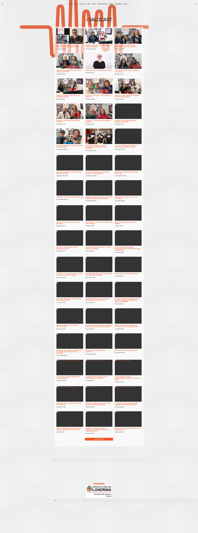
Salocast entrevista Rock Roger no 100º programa (69, 146)
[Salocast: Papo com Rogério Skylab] (99, 61)
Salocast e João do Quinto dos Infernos (67, 222)
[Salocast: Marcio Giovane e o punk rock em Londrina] (99, 238)
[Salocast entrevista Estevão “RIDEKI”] (128, 213)
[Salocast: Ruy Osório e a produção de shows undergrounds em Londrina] (69, 341)
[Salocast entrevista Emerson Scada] (69, 188)
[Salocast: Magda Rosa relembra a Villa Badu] (128, 61)
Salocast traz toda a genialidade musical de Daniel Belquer (98, 403)
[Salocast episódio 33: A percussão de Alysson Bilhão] (69, 289)
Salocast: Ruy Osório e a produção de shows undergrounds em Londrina (69, 352)
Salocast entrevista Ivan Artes (126, 350)
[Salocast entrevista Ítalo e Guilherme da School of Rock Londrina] (99, 136)
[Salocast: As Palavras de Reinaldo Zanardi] (99, 111)
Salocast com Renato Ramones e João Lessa (127, 172)
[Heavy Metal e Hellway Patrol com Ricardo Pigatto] (128, 419)
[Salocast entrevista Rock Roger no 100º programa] (69, 136)
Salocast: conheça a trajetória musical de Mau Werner (97, 172)
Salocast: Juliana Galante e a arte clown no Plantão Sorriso (69, 274)
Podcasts (82, 3)
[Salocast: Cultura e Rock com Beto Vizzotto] (99, 86)
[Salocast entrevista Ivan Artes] (128, 341)
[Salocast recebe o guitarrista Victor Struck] (69, 316)
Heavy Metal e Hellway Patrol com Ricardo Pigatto (127, 429)
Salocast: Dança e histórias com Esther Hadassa (68, 96)
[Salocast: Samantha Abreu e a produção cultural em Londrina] (128, 316)
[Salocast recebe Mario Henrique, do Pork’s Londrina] (99, 36)
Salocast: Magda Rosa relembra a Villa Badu (127, 71)
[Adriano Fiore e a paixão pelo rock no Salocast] (69, 394)
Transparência (118, 3)
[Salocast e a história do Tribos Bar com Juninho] (99, 213)
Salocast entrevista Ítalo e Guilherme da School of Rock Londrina (96, 147)
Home (71, 3)
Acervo (89, 3)
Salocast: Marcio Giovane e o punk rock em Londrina (98, 247)
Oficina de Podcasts (102, 3)
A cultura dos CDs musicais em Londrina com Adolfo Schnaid (126, 403)
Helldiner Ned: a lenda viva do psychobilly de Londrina (97, 377)
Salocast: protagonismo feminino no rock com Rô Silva (127, 96)
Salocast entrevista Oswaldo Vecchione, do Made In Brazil (126, 146)
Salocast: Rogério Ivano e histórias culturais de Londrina (99, 274)
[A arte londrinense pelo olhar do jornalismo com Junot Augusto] (69, 419)
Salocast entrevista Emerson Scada (69, 197)
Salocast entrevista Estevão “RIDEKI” (125, 222)
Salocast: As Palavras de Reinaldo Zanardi (98, 121)
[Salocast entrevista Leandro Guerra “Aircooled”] (128, 111)
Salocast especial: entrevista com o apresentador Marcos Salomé (99, 197)
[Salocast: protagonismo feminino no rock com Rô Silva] (128, 86)
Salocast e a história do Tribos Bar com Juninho (99, 222)
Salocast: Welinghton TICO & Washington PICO (66, 247)
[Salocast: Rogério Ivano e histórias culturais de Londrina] (99, 264)
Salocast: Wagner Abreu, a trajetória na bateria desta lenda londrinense (127, 248)
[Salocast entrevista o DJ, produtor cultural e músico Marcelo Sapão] (99, 316)
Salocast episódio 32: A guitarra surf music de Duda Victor (97, 299)
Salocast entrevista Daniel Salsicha (96, 351)
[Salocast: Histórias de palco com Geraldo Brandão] (69, 61)
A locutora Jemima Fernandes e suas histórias (68, 377)
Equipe (125, 3)
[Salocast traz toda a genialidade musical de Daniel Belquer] (99, 394)
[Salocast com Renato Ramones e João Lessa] (128, 162)
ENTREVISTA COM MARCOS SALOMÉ (126, 273)
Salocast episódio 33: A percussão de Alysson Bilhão (68, 299)
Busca (111, 3)
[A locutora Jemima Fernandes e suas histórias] (69, 367)
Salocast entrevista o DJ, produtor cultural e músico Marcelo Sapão (99, 326)
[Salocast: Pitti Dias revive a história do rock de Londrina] (128, 36)
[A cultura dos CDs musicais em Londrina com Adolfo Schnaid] (128, 394)
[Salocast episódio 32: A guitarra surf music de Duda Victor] (99, 289)
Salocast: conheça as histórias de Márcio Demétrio (69, 172)
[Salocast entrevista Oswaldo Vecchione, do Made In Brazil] (128, 136)
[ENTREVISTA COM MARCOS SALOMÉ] (128, 264)
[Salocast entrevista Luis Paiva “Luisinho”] (128, 188)
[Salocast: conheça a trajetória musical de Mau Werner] (99, 162)
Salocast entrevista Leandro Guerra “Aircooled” (126, 121)
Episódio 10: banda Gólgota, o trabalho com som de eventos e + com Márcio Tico (98, 430)
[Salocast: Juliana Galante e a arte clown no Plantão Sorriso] (69, 264)
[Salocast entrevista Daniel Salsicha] (99, 341)
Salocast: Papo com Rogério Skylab (98, 70)
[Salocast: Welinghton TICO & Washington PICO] (69, 238)
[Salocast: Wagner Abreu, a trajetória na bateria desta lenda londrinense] (128, 238)
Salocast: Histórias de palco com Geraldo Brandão (68, 71)
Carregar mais (99, 439)
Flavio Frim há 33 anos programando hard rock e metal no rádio (128, 378)
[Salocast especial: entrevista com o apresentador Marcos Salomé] (99, 188)
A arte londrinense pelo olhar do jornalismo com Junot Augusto (68, 429)
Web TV (94, 3)
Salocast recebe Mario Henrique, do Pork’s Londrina (99, 46)
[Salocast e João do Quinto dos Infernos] (69, 213)
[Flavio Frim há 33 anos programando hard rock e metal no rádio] (128, 367)
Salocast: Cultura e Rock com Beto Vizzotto (98, 96)
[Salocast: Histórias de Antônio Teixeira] (69, 111)
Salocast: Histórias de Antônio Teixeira (67, 121)
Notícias (76, 3)
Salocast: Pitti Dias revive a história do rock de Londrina (125, 46)
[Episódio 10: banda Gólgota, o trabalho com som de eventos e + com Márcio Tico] (99, 419)
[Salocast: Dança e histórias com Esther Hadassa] (69, 86)
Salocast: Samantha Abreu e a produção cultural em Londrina (127, 326)
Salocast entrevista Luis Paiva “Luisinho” (126, 197)
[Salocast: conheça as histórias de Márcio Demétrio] (69, 162)
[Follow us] (196, 3)
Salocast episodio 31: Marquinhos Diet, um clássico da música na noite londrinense (127, 300)
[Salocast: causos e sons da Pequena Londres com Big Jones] (69, 36)
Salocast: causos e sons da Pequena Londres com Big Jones (68, 46)
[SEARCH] (129, 4)
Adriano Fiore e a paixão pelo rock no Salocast (69, 403)
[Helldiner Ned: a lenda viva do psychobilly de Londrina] (99, 367)
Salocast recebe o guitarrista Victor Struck (67, 326)
